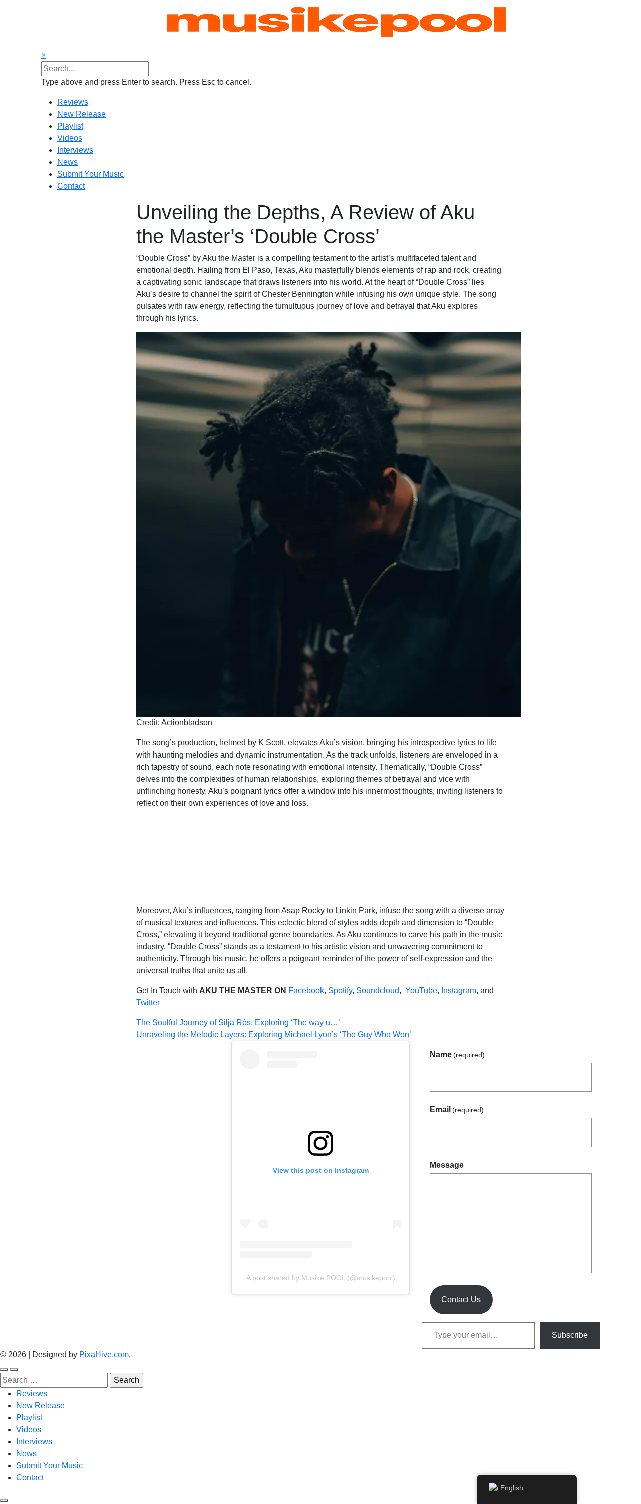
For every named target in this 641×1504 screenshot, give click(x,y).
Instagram (458, 990)
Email (457, 1109)
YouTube (421, 990)
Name (457, 1054)
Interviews (75, 150)
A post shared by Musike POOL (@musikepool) (320, 1278)
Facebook (306, 990)
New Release (81, 114)
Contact (71, 186)
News (67, 162)
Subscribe (570, 1335)
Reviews (72, 102)
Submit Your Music (90, 174)
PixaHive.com (104, 1354)
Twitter (148, 1002)
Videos (69, 138)
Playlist (70, 126)
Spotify (340, 990)
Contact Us (461, 1299)
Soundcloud (377, 990)
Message (447, 1165)
